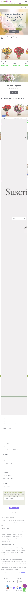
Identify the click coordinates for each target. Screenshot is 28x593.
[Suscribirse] (24, 218)
